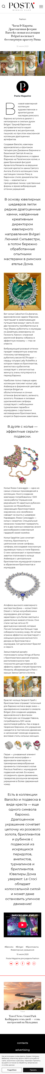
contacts (22, 1042)
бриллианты (33, 947)
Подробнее (11, 1070)
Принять (33, 1070)
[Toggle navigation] (40, 6)
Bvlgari (20, 947)
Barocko (9, 947)
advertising (22, 1049)
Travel (22, 1011)
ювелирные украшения (23, 950)
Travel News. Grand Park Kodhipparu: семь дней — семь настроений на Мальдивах (22, 1019)
